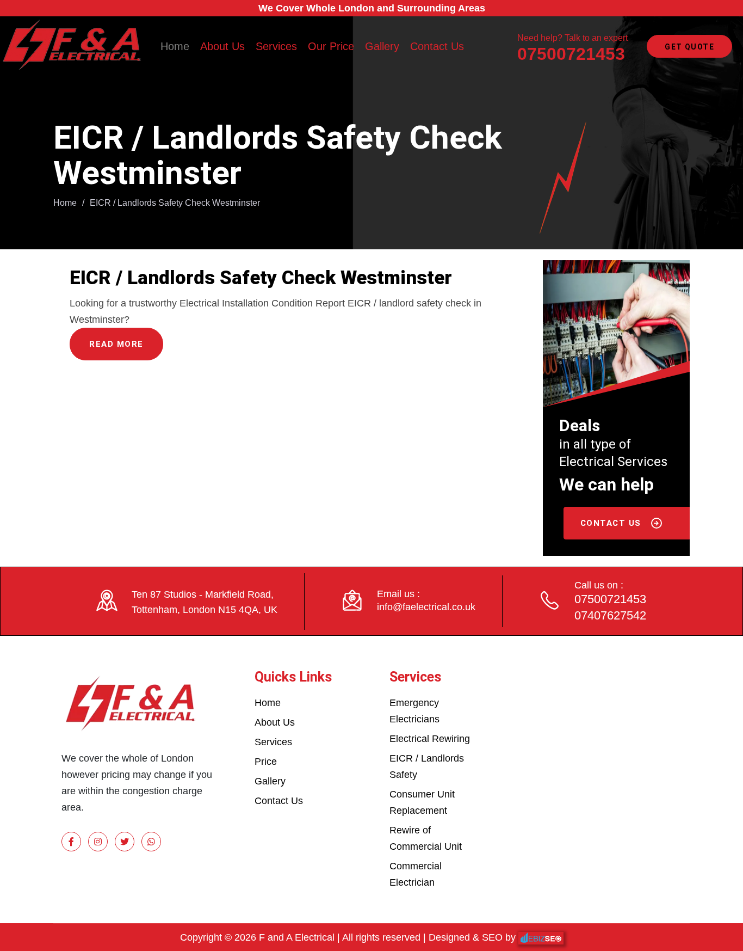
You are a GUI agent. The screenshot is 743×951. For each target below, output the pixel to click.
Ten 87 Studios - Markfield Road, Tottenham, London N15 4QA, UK (204, 602)
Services (276, 46)
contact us (612, 523)
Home (174, 46)
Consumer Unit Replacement (422, 802)
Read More (116, 344)
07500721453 (571, 54)
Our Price (331, 46)
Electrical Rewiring (429, 738)
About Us (222, 46)
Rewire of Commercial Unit (425, 838)
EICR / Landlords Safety (426, 766)
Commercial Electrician (415, 874)
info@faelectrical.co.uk (426, 607)
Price (266, 761)
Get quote (689, 46)
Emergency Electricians (414, 711)
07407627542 (610, 615)
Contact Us (437, 46)
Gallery (382, 46)
